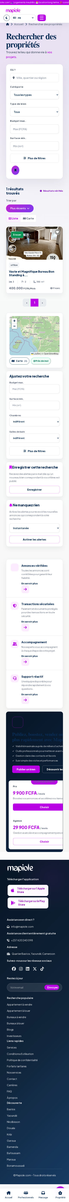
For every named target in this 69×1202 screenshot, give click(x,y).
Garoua (11, 1140)
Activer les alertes (34, 539)
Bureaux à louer (15, 1023)
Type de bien (18, 104)
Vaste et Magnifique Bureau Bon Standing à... (31, 273)
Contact (12, 1078)
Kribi (9, 1134)
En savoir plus (29, 583)
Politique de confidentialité (22, 1060)
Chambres (15, 415)
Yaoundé (12, 1115)
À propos (12, 1097)
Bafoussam (13, 1153)
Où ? (13, 70)
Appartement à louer (18, 1010)
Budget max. (18, 121)
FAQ (9, 1091)
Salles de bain (17, 431)
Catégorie (16, 87)
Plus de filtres (36, 158)
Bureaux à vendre (16, 1017)
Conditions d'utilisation (20, 1053)
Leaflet (36, 353)
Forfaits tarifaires (17, 1066)
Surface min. (18, 138)
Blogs (10, 1029)
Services (12, 1047)
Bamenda (12, 1146)
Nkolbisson (13, 1121)
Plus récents (18, 208)
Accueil (19, 24)
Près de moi (41, 361)
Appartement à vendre (19, 1004)
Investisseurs (14, 1035)
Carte (30, 218)
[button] (14, 321)
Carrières (12, 1085)
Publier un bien (26, 769)
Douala (11, 1128)
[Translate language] (23, 17)
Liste (14, 218)
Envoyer (52, 987)
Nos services (14, 1072)
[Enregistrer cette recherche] (15, 170)
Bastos (11, 1109)
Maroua (11, 1159)
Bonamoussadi (15, 1165)
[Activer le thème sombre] (7, 18)
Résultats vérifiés (53, 191)
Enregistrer (34, 489)
